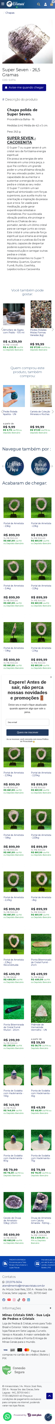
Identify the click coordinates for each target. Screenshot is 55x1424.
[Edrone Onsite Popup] (27, 712)
